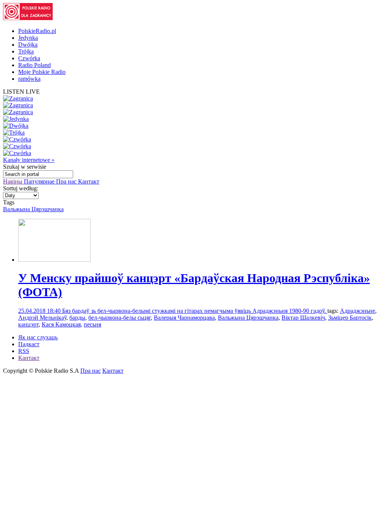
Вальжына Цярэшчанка (33, 209)
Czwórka (29, 58)
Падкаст (28, 344)
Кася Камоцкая (61, 324)
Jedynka (28, 38)
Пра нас (67, 181)
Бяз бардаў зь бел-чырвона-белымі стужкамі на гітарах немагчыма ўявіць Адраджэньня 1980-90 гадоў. (194, 311)
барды (77, 317)
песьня (92, 324)
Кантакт (88, 181)
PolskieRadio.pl (37, 31)
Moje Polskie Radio (42, 72)
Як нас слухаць (38, 337)
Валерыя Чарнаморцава (184, 317)
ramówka (29, 78)
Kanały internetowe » (29, 160)
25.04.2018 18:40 (40, 311)
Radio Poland (34, 65)
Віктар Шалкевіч (303, 317)
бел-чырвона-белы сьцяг (119, 317)
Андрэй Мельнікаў (42, 317)
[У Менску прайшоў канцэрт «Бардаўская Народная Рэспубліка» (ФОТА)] (54, 259)
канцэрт (28, 324)
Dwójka (28, 44)
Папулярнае (40, 181)
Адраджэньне (357, 311)
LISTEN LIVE (21, 91)
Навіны (13, 181)
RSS (23, 351)
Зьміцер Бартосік (350, 317)
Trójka (26, 51)
